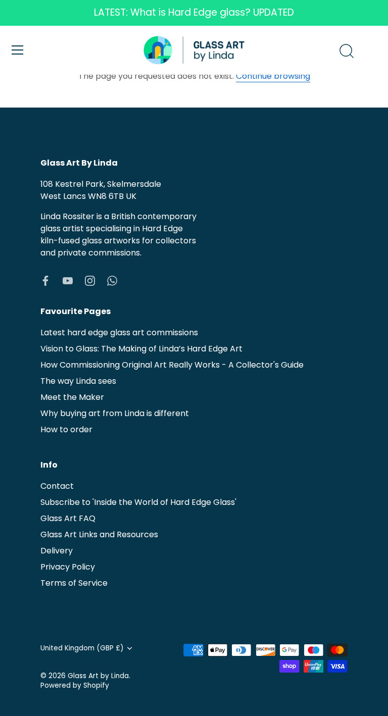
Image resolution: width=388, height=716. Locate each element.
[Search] (346, 51)
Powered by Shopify (74, 685)
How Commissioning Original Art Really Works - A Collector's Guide (172, 365)
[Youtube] (68, 280)
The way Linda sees (78, 381)
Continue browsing (273, 76)
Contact (57, 486)
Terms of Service (74, 583)
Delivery (56, 550)
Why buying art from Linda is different (114, 413)
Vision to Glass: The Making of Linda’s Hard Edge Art (141, 348)
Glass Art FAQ (67, 518)
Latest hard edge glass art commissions (119, 332)
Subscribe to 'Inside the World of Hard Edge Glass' (138, 502)
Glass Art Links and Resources (99, 534)
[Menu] (18, 50)
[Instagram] (90, 280)
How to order (66, 429)
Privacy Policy (67, 567)
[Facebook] (45, 280)
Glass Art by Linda (98, 676)
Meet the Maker (72, 397)
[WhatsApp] (112, 280)
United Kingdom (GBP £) (82, 648)
